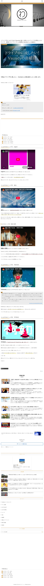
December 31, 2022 (16, 110)
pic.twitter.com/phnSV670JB (18, 107)
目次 (4, 568)
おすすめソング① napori (7, 571)
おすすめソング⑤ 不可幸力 (8, 577)
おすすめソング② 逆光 (7, 138)
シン (22, 463)
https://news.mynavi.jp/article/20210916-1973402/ (35, 303)
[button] (42, 531)
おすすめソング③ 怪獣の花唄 (7, 574)
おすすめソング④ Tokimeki (8, 141)
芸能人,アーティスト (5, 368)
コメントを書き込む (22, 443)
